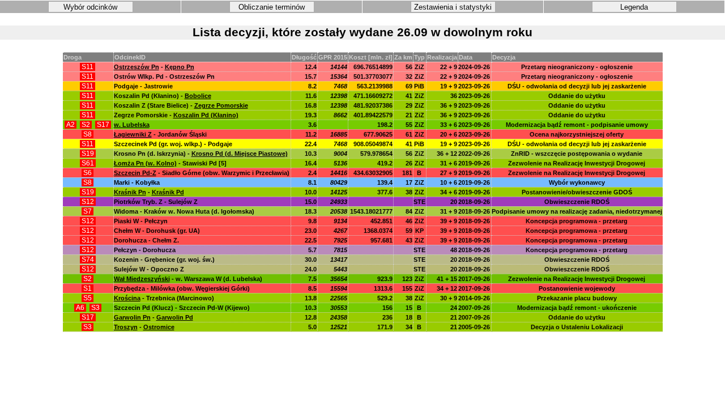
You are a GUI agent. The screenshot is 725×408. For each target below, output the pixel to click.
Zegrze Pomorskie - (176, 115)
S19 (88, 154)
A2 (70, 125)
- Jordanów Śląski (160, 134)
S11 (87, 67)
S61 (88, 163)
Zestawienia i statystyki (453, 7)
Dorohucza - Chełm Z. (146, 240)
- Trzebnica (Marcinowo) (164, 298)
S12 (88, 202)
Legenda (634, 7)
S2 (86, 125)
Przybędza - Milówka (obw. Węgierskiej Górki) (182, 288)
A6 (80, 308)
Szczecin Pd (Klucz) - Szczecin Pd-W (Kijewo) (182, 307)
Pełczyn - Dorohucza (145, 249)
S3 (95, 308)
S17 (103, 125)
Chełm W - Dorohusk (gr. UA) (157, 230)
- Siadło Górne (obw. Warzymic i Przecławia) (201, 172)
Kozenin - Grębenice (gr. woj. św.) (164, 259)
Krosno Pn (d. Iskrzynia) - (201, 153)
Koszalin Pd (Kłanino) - (162, 95)
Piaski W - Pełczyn (141, 221)
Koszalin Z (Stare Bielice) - (181, 105)
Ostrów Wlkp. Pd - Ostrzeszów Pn (164, 76)
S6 (87, 173)
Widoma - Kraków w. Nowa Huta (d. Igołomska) (184, 211)
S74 (88, 260)
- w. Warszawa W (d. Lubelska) (188, 278)
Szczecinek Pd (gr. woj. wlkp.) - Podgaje (173, 144)
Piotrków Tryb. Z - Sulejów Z (156, 201)
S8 (87, 134)
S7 (87, 211)
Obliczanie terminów (271, 7)
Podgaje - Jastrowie (143, 86)
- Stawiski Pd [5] (170, 163)
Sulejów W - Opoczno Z (149, 269)
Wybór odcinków (90, 7)
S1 (87, 288)
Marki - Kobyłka (137, 182)
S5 (87, 298)
